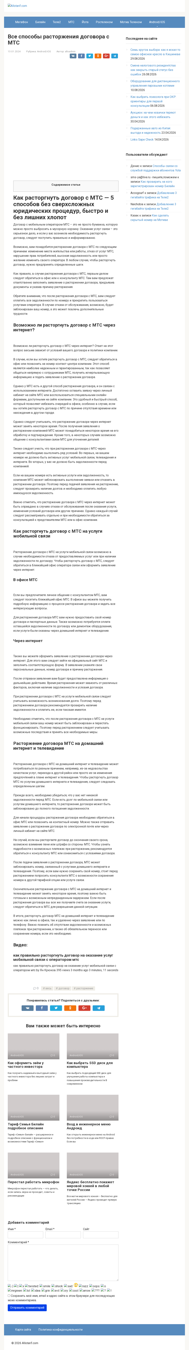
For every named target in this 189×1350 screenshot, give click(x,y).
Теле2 (57, 22)
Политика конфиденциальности (60, 1329)
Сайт (86, 1229)
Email (49, 1229)
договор (64, 988)
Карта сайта (23, 1329)
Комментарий (18, 1242)
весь (48, 988)
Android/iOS (157, 22)
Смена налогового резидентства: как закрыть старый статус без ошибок (153, 70)
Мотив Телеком (131, 22)
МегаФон (21, 22)
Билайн (40, 22)
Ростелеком (104, 22)
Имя (12, 1229)
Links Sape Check (142, 139)
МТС (71, 22)
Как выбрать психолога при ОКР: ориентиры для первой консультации (153, 101)
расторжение (84, 988)
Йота (85, 22)
